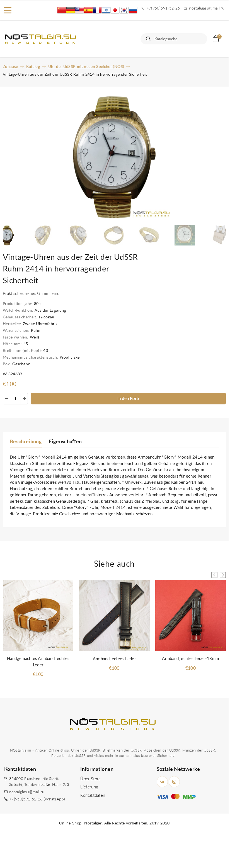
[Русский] (133, 10)
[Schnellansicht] (63, 590)
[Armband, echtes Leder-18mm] (190, 615)
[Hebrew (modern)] (106, 10)
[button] (223, 574)
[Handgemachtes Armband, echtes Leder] (38, 615)
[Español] (88, 10)
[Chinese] (61, 10)
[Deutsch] (70, 10)
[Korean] (124, 10)
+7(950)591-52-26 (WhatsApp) (37, 799)
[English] (79, 10)
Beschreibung (26, 441)
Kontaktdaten (92, 795)
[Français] (97, 10)
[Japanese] (115, 10)
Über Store (90, 779)
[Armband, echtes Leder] (114, 616)
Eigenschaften (65, 441)
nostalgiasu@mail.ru (27, 792)
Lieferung (89, 787)
